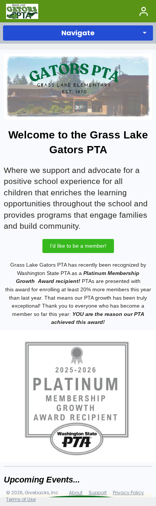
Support (98, 492)
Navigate (78, 33)
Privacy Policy (128, 492)
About (76, 492)
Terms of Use (21, 499)
